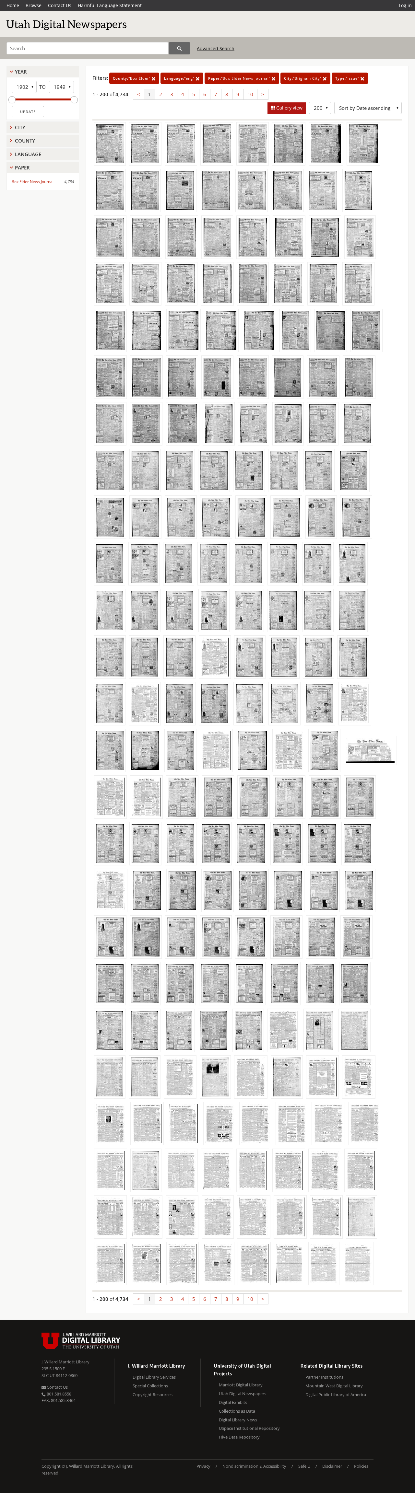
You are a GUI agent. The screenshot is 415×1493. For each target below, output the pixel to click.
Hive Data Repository (239, 1437)
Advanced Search (215, 48)
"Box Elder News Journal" (240, 78)
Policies (361, 1466)
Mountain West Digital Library (334, 1386)
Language (28, 154)
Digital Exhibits (233, 1402)
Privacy (203, 1466)
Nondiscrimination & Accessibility (254, 1466)
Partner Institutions (324, 1377)
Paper (22, 167)
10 (250, 94)
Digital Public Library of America (335, 1394)
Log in (405, 5)
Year (21, 71)
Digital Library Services (154, 1377)
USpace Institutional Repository (249, 1428)
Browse (34, 5)
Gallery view (288, 108)
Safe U (304, 1466)
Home (12, 5)
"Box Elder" (132, 78)
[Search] (179, 48)
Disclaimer (332, 1466)
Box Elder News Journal (32, 181)
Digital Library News (238, 1420)
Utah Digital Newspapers (242, 1393)
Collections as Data (237, 1411)
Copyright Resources (152, 1394)
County (25, 140)
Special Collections (150, 1386)
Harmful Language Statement (110, 5)
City (20, 127)
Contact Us (59, 5)
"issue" (348, 78)
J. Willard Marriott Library (65, 1362)
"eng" (180, 78)
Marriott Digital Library (241, 1385)
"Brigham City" (303, 78)
